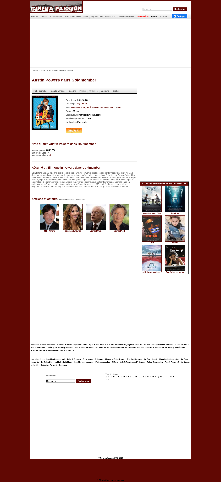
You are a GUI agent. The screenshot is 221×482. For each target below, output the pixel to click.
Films (43, 70)
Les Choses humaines (83, 347)
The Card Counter (142, 345)
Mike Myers (76, 107)
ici (50, 155)
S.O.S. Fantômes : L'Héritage (43, 347)
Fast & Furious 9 (67, 350)
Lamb (184, 345)
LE (136, 377)
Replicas (175, 213)
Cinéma (35, 70)
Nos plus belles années (162, 345)
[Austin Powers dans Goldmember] (45, 129)
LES (140, 377)
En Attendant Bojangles (122, 345)
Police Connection (155, 362)
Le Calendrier (100, 347)
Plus (119, 107)
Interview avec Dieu (152, 213)
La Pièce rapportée (116, 347)
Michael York (119, 231)
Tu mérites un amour (175, 272)
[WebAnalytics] (110, 469)
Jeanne (175, 243)
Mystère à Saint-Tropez (84, 345)
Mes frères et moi (103, 345)
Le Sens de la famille (49, 350)
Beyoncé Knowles (91, 107)
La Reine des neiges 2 (152, 272)
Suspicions (159, 347)
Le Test (177, 345)
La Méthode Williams (135, 347)
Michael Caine (106, 107)
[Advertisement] (109, 43)
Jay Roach (82, 104)
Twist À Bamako (65, 345)
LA (144, 377)
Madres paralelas (65, 347)
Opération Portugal (49, 365)
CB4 (152, 243)
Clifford (149, 347)
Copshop (170, 347)
